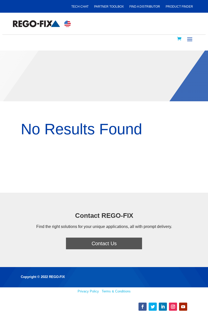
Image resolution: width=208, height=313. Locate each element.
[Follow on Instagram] (173, 307)
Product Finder (179, 6)
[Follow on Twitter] (153, 307)
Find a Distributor (144, 6)
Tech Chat (80, 6)
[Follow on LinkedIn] (163, 307)
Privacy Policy (88, 291)
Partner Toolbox (109, 6)
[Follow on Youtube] (183, 307)
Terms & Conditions (116, 291)
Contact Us (104, 243)
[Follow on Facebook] (142, 307)
